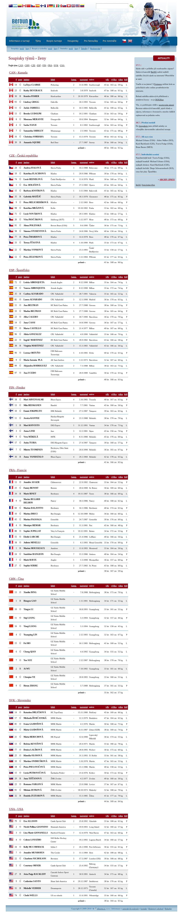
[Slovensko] (64, 6)
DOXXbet (159, 100)
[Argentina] (15, 6)
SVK (56, 65)
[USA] (78, 6)
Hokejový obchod (155, 909)
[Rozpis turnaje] (54, 41)
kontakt (144, 909)
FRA (50, 65)
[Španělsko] (37, 6)
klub (53, 79)
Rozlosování (95, 48)
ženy (27, 48)
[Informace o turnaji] (19, 41)
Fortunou (158, 84)
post (20, 79)
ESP (39, 65)
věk (107, 79)
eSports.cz (101, 909)
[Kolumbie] (20, 6)
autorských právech (130, 909)
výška (114, 79)
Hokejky (168, 909)
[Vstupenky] (73, 41)
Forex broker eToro (148, 185)
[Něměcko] (51, 6)
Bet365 (154, 72)
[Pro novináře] (109, 41)
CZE (33, 65)
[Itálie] (55, 6)
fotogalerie (143, 126)
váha (120, 79)
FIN (44, 65)
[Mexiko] (60, 6)
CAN (20, 65)
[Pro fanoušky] (91, 41)
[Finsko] (42, 6)
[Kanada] (24, 6)
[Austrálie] (11, 6)
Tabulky (84, 48)
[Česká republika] (33, 6)
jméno (26, 79)
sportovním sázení (166, 105)
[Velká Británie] (73, 6)
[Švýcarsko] (69, 6)
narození (84, 79)
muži (22, 48)
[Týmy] (38, 41)
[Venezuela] (82, 6)
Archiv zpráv (167, 179)
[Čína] (28, 6)
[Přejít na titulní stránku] (71, 24)
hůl (125, 79)
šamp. (74, 79)
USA (62, 65)
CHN (27, 65)
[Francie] (46, 6)
